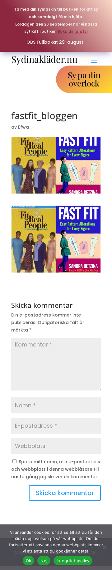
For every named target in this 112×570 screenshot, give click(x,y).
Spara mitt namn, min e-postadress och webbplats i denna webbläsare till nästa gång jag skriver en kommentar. (55, 469)
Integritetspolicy (73, 560)
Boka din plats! (73, 31)
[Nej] (104, 547)
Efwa (23, 127)
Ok (28, 560)
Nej (43, 560)
